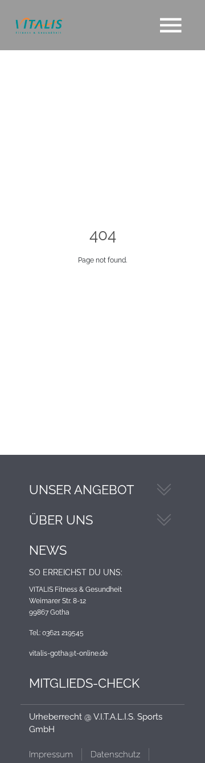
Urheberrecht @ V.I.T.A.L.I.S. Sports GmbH (95, 723)
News (48, 550)
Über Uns (61, 519)
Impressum (51, 754)
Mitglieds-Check (84, 683)
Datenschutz (115, 754)
